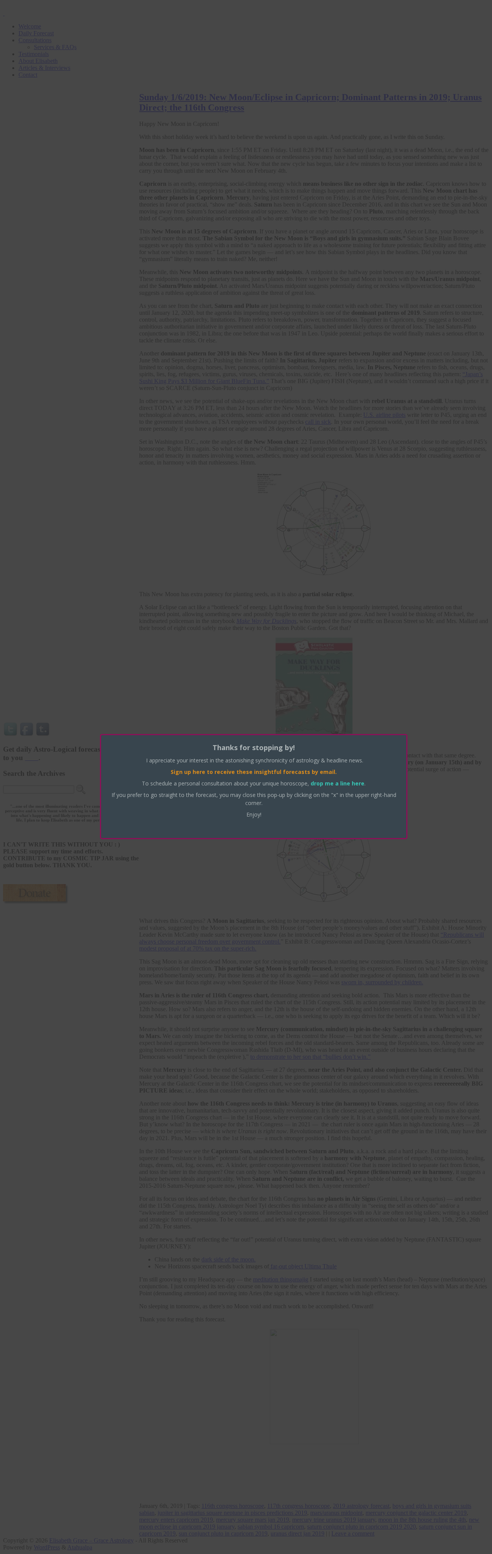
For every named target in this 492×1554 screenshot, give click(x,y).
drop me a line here (337, 783)
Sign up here (188, 771)
